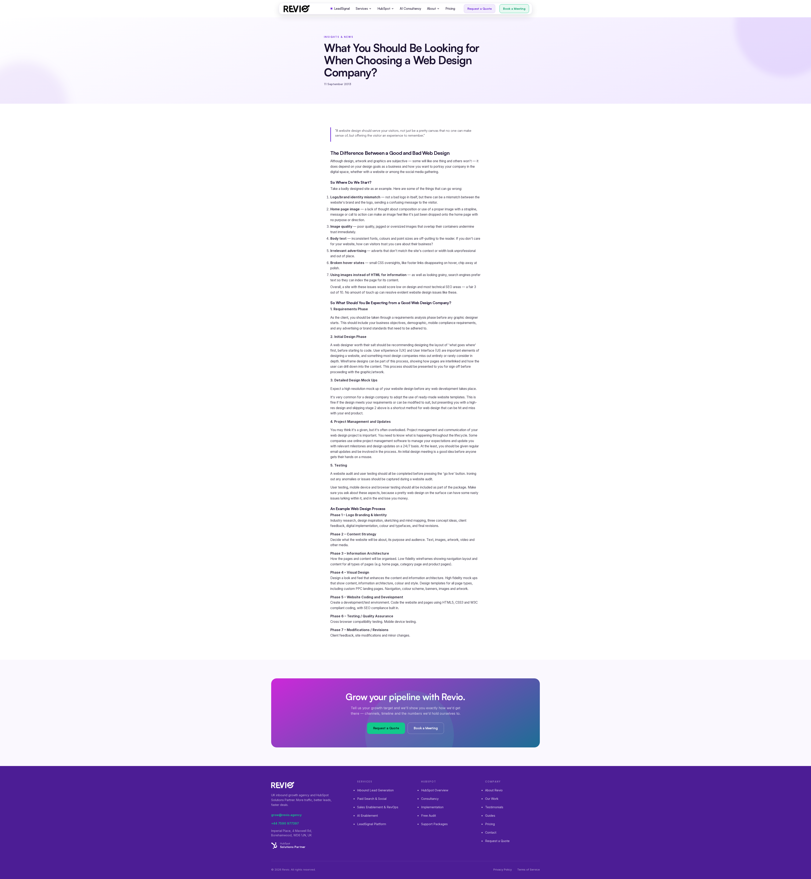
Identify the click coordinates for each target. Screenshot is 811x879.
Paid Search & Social (371, 798)
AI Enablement (367, 815)
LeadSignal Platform (371, 824)
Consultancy (430, 798)
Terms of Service (528, 869)
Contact (490, 832)
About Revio (494, 790)
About (431, 9)
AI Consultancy (410, 9)
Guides (490, 815)
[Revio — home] (297, 8)
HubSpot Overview (434, 790)
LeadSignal (342, 9)
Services (362, 9)
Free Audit (428, 815)
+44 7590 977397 (285, 823)
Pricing (450, 9)
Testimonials (494, 807)
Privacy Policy (502, 869)
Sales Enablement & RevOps (377, 807)
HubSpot (383, 9)
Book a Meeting (514, 8)
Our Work (491, 798)
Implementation (432, 807)
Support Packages (434, 824)
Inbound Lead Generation (375, 790)
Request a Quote (479, 8)
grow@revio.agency (286, 815)
